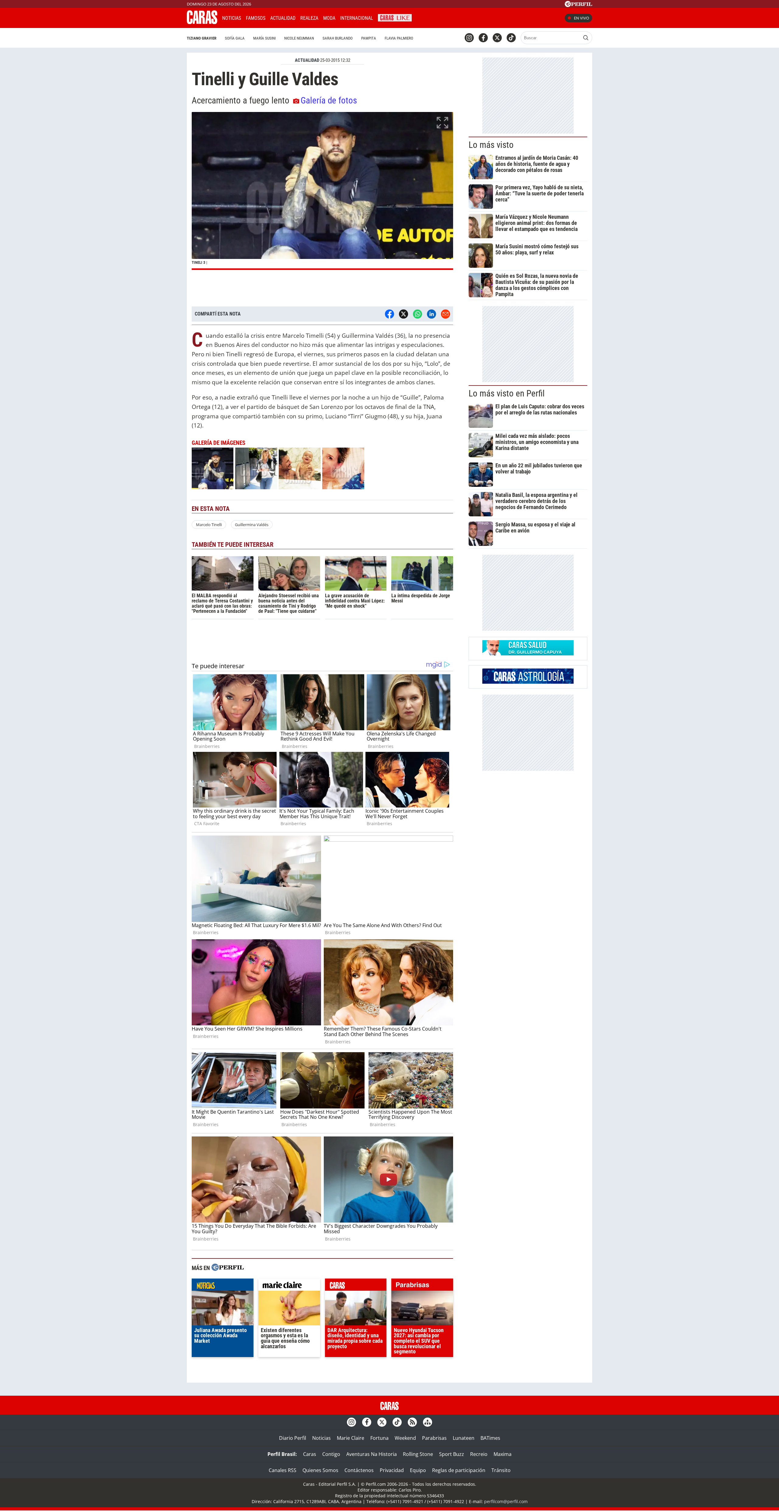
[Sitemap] (427, 1422)
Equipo (418, 1470)
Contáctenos (359, 1470)
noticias (222, 1286)
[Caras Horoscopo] (528, 682)
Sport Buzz (451, 1454)
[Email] (445, 314)
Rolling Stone (418, 1454)
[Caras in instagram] (469, 37)
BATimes (490, 1438)
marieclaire (289, 1286)
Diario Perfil (292, 1438)
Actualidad (282, 18)
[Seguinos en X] (497, 37)
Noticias (231, 18)
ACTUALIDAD (307, 60)
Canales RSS (282, 1470)
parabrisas (422, 1286)
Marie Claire (350, 1438)
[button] (322, 191)
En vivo (581, 18)
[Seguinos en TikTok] (511, 37)
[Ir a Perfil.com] (578, 5)
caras (356, 1286)
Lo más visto (491, 145)
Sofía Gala (235, 38)
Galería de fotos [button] (329, 100)
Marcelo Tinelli (209, 524)
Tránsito (501, 1470)
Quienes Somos (320, 1470)
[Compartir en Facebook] (389, 314)
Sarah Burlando (338, 38)
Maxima (503, 1454)
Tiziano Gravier (201, 38)
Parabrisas (434, 1438)
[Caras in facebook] (483, 37)
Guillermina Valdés (251, 524)
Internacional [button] (356, 18)
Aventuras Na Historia (371, 1454)
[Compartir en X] (403, 314)
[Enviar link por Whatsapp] (417, 314)
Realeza (309, 18)
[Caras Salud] (528, 653)
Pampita (368, 38)
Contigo (331, 1454)
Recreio (478, 1454)
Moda (329, 18)
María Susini (264, 38)
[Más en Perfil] (227, 1268)
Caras (309, 1454)
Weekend (405, 1438)
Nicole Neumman (299, 38)
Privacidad (392, 1470)
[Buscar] (586, 38)
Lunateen (463, 1438)
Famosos (255, 18)
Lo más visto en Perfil (507, 393)
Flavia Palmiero (399, 38)
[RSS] (412, 1422)
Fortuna (379, 1438)
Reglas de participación (458, 1470)
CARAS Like (395, 17)
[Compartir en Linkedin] (431, 314)
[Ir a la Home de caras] (202, 22)
